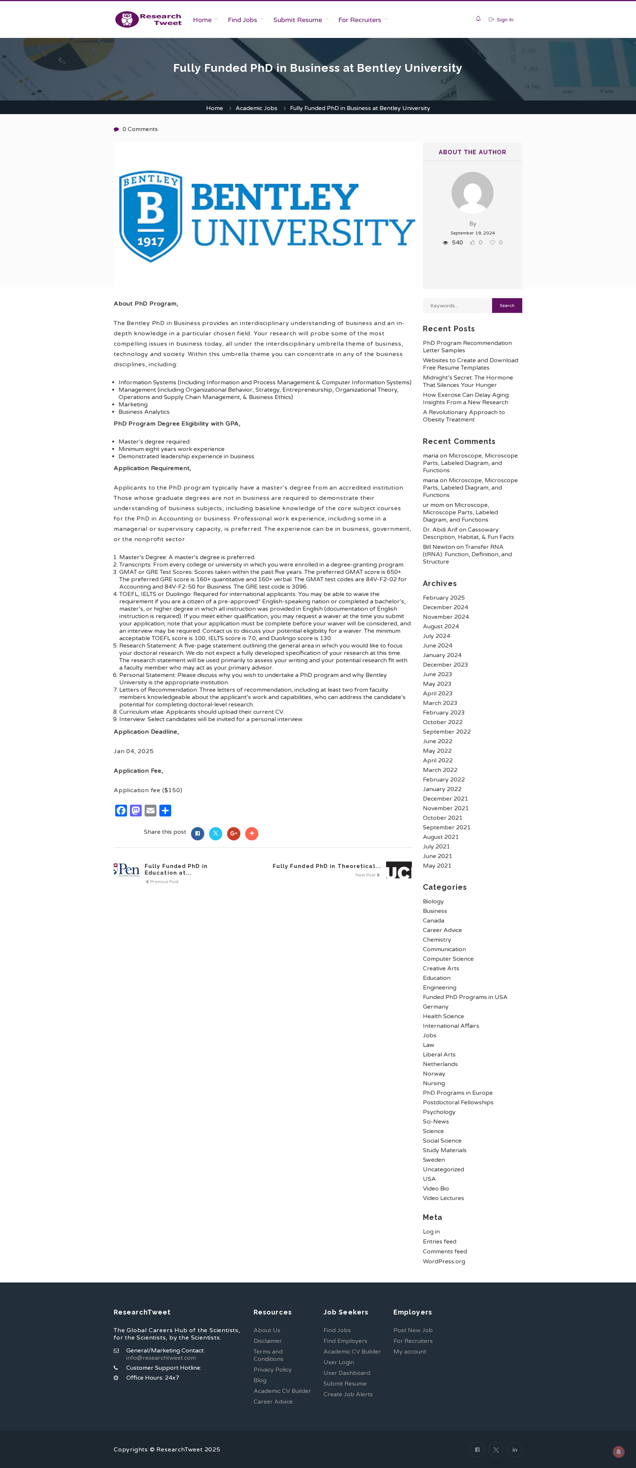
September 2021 (447, 827)
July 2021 (436, 846)
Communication (444, 949)
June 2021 (437, 856)
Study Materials (445, 1150)
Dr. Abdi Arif (440, 529)
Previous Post (164, 881)
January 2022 (442, 789)
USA (429, 1179)
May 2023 (437, 684)
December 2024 (445, 607)
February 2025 (444, 597)
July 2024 (436, 636)
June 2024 (437, 645)
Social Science (442, 1140)
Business (435, 911)
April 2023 (438, 693)
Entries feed (439, 1241)
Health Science (443, 1016)
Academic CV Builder (282, 1391)
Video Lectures (443, 1198)
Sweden (434, 1160)
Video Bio (436, 1188)
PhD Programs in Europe (458, 1093)
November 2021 (446, 808)
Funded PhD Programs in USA (465, 997)
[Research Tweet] (148, 19)
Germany (436, 1006)
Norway (434, 1073)
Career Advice (442, 930)
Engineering (439, 987)
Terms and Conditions (268, 1355)
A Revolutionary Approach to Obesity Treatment (464, 416)
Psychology (439, 1112)
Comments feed (445, 1251)
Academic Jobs (257, 108)
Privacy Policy (273, 1369)
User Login (339, 1362)
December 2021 (445, 798)
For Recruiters (359, 20)
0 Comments (140, 129)
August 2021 (441, 837)
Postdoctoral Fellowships (458, 1102)
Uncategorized (443, 1169)
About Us (267, 1330)
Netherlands (440, 1064)
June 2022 (437, 741)
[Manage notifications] (619, 1452)
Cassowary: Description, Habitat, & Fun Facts (468, 533)
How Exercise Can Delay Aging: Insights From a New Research (466, 398)
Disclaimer (268, 1341)
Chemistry (437, 939)
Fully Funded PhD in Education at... (176, 869)
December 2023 (445, 664)
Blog (260, 1380)
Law (428, 1045)
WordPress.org (444, 1261)
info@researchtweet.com (161, 1358)
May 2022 (437, 751)
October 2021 (443, 818)
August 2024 (441, 626)
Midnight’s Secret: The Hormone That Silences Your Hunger (468, 381)
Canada (433, 920)
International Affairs (451, 1026)
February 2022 (444, 779)
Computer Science (448, 959)
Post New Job (413, 1330)
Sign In (504, 20)
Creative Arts (441, 968)
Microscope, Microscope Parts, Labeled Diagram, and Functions (470, 463)
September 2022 (447, 731)
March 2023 (440, 703)
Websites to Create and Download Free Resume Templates (470, 364)
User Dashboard (347, 1373)
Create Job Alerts (348, 1394)
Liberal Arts (439, 1054)
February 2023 (444, 712)
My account (409, 1351)
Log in (431, 1231)
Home (202, 20)
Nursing (434, 1083)
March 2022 (440, 770)
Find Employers (345, 1341)
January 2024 (442, 655)
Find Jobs (242, 20)
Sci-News (436, 1121)
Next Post (366, 875)
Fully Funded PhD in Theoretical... (327, 866)
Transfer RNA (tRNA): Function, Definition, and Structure (467, 554)
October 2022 (443, 722)
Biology (433, 901)
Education (437, 978)
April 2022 (438, 760)
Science (433, 1131)
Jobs (430, 1035)
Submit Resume (297, 20)
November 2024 (446, 617)
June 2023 (437, 674)
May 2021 (437, 865)
